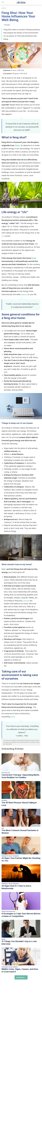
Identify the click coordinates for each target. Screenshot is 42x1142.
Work (3, 939)
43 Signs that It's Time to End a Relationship (16, 887)
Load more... (21, 977)
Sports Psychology (8, 911)
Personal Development (10, 967)
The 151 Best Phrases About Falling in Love (19, 803)
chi (3, 236)
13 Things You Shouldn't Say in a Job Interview (19, 942)
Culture (4, 8)
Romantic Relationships (10, 856)
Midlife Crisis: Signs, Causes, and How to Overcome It (20, 970)
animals (26, 601)
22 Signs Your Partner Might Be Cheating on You (21, 859)
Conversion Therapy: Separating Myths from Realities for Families (20, 776)
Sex (3, 828)
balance (24, 294)
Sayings (4, 800)
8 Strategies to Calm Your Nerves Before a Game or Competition (21, 914)
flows (33, 258)
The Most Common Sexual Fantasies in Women (20, 831)
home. (12, 717)
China (17, 145)
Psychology (6, 772)
